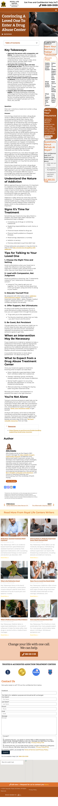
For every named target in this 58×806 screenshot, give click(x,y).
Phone (4, 706)
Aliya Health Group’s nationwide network (20, 455)
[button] (56, 10)
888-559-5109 (23, 756)
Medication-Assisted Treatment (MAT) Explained (49, 66)
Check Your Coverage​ (48, 137)
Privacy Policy (43, 750)
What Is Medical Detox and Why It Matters (47, 99)
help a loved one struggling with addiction (20, 248)
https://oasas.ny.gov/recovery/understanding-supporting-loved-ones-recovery (25, 431)
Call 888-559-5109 (49, 180)
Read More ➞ (5, 557)
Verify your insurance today (20, 408)
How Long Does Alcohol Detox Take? (54, 98)
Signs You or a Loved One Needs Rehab (53, 86)
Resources (12, 426)
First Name (5, 697)
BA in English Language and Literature (19, 473)
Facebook (5, 690)
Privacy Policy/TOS (37, 742)
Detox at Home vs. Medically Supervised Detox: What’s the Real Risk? (43, 539)
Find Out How (50, 54)
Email (3, 711)
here (46, 784)
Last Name (5, 701)
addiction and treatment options (20, 296)
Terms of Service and (31, 750)
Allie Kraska (11, 451)
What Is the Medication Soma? (49, 84)
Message (4, 716)
